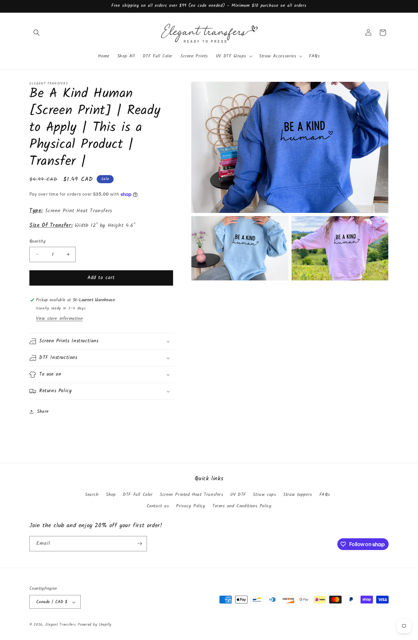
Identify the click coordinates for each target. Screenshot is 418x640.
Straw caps (264, 494)
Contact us (158, 506)
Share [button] (43, 411)
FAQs (324, 494)
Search (92, 494)
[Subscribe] (139, 543)
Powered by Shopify (94, 625)
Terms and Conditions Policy (241, 506)
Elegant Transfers (60, 625)
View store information (59, 318)
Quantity (37, 241)
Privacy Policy (190, 506)
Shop (111, 494)
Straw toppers (297, 494)
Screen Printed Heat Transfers (191, 494)
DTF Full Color (138, 494)
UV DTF (238, 494)
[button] (36, 32)
